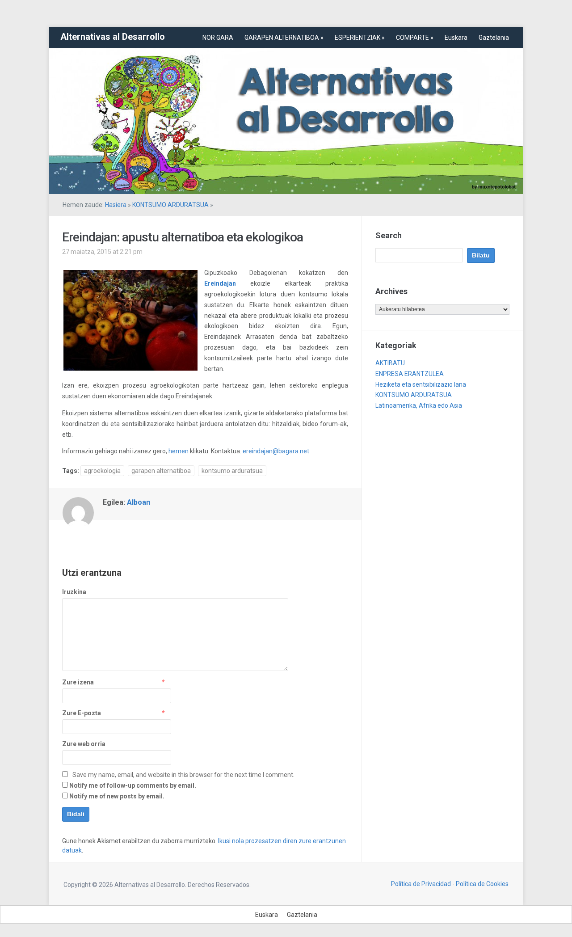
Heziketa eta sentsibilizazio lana (420, 384)
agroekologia (102, 470)
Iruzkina (74, 591)
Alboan (138, 502)
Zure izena (78, 682)
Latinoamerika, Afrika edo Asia (418, 405)
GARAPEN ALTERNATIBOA (284, 37)
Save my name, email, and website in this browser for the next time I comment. (183, 774)
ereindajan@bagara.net (275, 451)
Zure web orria (83, 743)
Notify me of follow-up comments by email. (132, 785)
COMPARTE (414, 37)
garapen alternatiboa (161, 470)
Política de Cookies (482, 883)
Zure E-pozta (81, 713)
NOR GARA (217, 37)
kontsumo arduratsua (232, 470)
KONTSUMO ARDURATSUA (170, 204)
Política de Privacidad (421, 883)
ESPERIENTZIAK (360, 37)
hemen (179, 451)
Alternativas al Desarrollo (112, 36)
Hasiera (115, 204)
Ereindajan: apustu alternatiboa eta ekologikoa (182, 237)
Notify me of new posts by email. (116, 796)
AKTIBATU (390, 363)
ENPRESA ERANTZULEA (409, 373)
